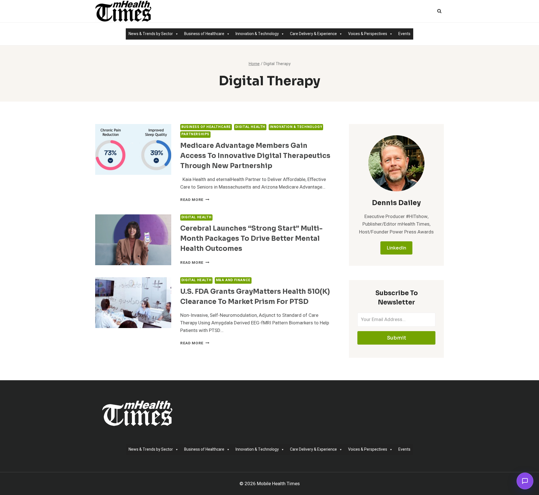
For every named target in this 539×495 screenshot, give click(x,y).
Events (404, 34)
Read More (194, 200)
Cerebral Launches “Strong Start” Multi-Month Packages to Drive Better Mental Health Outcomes (251, 238)
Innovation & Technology (257, 34)
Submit (396, 338)
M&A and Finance (233, 280)
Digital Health (250, 127)
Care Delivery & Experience (313, 34)
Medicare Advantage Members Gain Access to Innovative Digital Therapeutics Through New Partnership (255, 155)
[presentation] (133, 149)
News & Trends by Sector (151, 34)
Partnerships (195, 134)
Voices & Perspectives (367, 34)
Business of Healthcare (204, 34)
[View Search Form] (439, 11)
